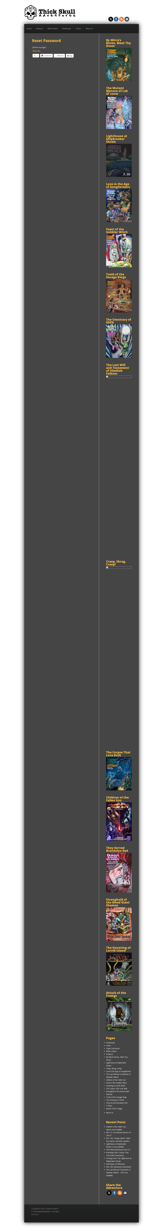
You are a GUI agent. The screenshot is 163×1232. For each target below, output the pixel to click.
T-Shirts (78, 28)
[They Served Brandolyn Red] (119, 892)
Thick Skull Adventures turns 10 (118, 1150)
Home (29, 28)
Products (39, 28)
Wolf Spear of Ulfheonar (115, 1164)
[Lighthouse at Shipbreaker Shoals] (119, 176)
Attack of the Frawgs (114, 1108)
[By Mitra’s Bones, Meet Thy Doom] (119, 80)
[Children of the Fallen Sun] (119, 840)
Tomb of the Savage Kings (116, 1097)
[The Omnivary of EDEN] (119, 357)
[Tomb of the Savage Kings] (119, 312)
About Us (89, 28)
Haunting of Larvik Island (115, 1086)
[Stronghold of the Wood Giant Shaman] (119, 940)
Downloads (66, 28)
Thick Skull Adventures (41, 1211)
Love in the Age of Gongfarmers (118, 1071)
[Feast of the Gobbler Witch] (119, 266)
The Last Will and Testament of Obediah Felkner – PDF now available (118, 1173)
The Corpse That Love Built (116, 1088)
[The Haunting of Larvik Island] (119, 985)
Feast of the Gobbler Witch (116, 1083)
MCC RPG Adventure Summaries (118, 1167)
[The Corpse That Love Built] (119, 790)
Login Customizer (113, 1048)
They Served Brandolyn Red (116, 1103)
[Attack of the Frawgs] (119, 1030)
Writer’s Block (52, 28)
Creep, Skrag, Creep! (114, 1068)
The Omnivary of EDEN (115, 1100)
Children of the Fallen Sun (116, 1080)
